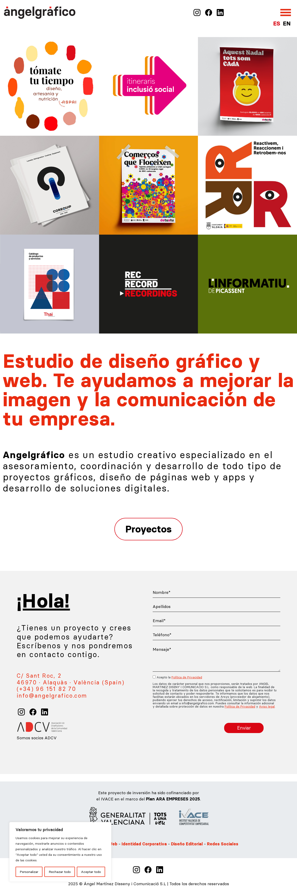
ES (276, 23)
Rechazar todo (60, 872)
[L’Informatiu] (247, 283)
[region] (60, 852)
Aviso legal (267, 706)
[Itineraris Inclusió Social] (148, 85)
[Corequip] (49, 184)
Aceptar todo (91, 872)
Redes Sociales (222, 844)
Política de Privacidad (186, 677)
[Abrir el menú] (285, 12)
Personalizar (29, 872)
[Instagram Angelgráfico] (197, 12)
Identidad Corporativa (144, 844)
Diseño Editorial (187, 844)
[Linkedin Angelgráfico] (220, 12)
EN (287, 23)
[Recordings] (148, 283)
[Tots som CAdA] (247, 85)
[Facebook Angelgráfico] (208, 12)
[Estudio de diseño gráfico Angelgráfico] (40, 12)
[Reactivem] (247, 184)
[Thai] (49, 283)
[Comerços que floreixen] (148, 184)
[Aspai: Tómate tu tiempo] (49, 85)
